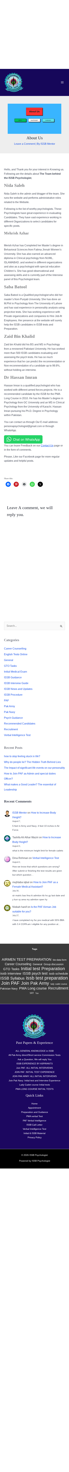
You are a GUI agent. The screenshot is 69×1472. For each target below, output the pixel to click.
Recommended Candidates (19, 723)
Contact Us (47, 445)
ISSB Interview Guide (16, 683)
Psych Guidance (13, 717)
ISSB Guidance (13, 677)
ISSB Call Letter (34, 1124)
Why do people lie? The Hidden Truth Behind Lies (32, 762)
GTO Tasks (10, 666)
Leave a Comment (24, 143)
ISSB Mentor (19, 812)
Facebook (13, 469)
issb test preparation (47, 978)
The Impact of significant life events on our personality (34, 767)
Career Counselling (15, 648)
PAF (6, 700)
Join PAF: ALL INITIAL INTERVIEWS (34, 1068)
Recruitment (11, 729)
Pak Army (9, 706)
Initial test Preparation (43, 969)
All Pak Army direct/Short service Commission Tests (34, 1055)
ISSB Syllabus (12, 978)
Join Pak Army (35, 983)
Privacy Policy (35, 1137)
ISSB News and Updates (18, 689)
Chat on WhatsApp (26, 439)
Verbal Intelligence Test (17, 735)
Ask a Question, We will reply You (35, 1059)
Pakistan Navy (9, 988)
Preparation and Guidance (34, 1112)
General (8, 660)
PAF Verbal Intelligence (34, 1120)
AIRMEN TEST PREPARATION (26, 959)
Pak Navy (9, 712)
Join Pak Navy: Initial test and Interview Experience (34, 1080)
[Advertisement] (34, 34)
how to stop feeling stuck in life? (22, 756)
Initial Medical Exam (15, 671)
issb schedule (58, 973)
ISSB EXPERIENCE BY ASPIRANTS (34, 1063)
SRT (32, 993)
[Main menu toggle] (62, 82)
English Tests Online (15, 654)
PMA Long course (33, 988)
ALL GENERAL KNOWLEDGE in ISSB (35, 1051)
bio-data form (60, 960)
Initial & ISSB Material (34, 1133)
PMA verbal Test (34, 1116)
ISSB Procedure (13, 694)
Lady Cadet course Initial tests (34, 1084)
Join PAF (10, 983)
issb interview (10, 973)
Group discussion (54, 964)
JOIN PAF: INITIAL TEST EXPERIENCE (35, 1072)
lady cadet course (59, 984)
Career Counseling (18, 964)
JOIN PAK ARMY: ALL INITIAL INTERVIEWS (34, 1076)
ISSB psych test (35, 973)
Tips (37, 993)
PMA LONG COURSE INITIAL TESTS (34, 1089)
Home (34, 1103)
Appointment (34, 1107)
